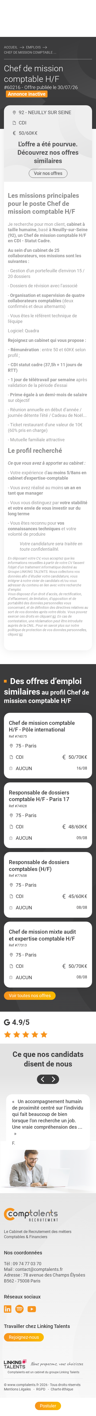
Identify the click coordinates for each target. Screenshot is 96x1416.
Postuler (48, 1405)
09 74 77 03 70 (27, 1263)
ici (54, 616)
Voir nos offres (48, 173)
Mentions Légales (17, 1389)
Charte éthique (62, 1389)
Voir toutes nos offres (30, 995)
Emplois (33, 47)
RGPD (40, 1389)
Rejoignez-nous (24, 1337)
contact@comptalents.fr (39, 1269)
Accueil (11, 47)
